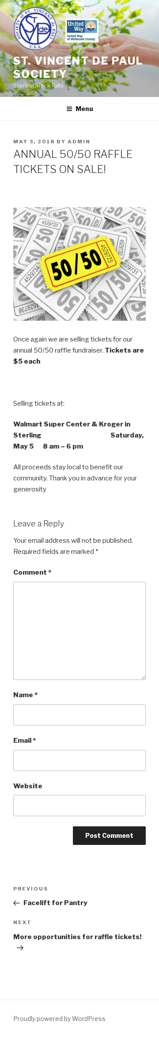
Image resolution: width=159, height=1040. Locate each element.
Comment (32, 572)
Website (27, 786)
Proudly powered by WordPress (59, 1018)
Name (25, 695)
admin (79, 141)
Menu (84, 108)
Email (24, 741)
